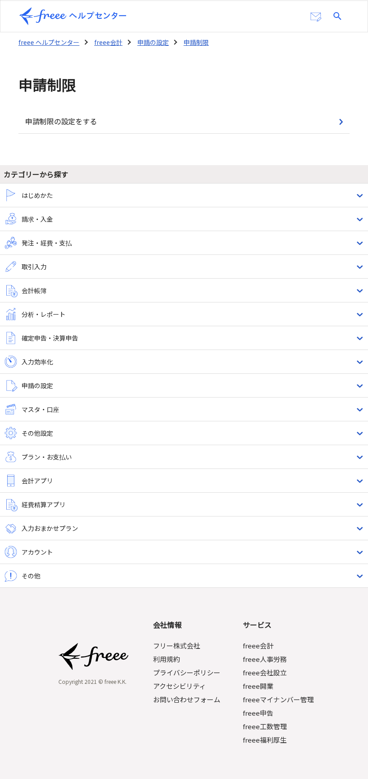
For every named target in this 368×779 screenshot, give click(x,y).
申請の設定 (153, 42)
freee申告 (258, 713)
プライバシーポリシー (186, 672)
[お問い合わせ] (316, 17)
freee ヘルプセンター (48, 42)
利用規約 (166, 659)
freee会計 (108, 42)
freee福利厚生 (265, 739)
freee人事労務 (265, 659)
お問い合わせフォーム (186, 699)
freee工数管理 (265, 726)
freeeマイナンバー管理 (278, 699)
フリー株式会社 (176, 645)
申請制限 (196, 42)
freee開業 (258, 686)
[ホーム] (73, 16)
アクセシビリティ (179, 686)
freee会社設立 (265, 672)
